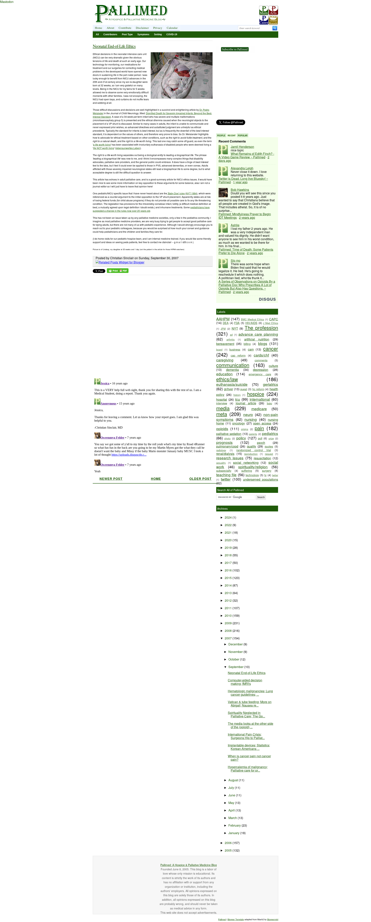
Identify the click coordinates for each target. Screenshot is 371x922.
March (233, 818)
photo (227, 438)
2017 (228, 562)
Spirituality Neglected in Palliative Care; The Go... (246, 714)
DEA (226, 323)
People (221, 135)
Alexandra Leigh (242, 168)
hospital (221, 399)
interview (221, 403)
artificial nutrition (256, 339)
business (234, 349)
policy (241, 437)
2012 (228, 600)
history (237, 395)
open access (262, 423)
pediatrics (270, 433)
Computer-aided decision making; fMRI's (245, 682)
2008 (228, 630)
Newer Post (111, 478)
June (232, 795)
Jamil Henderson (242, 146)
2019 (228, 547)
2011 (228, 608)
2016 (228, 570)
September (236, 667)
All (97, 34)
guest (243, 389)
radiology (221, 450)
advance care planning (258, 334)
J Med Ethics (270, 323)
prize (271, 438)
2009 (228, 623)
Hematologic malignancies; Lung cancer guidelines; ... (250, 693)
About (110, 28)
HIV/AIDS (251, 323)
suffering (246, 470)
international (260, 399)
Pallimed (222, 919)
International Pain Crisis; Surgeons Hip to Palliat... (246, 736)
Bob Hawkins (240, 189)
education (224, 373)
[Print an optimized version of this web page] (117, 271)
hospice (255, 393)
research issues (229, 457)
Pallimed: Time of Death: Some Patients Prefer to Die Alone (246, 251)
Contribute (125, 28)
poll (260, 438)
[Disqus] (150, 325)
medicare (259, 408)
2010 (228, 615)
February (235, 825)
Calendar (172, 28)
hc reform (258, 389)
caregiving (224, 359)
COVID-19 (171, 34)
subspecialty (223, 470)
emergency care (260, 374)
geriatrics (270, 384)
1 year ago (240, 182)
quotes (269, 446)
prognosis (224, 442)
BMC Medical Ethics (252, 319)
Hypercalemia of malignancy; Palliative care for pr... (248, 769)
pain (259, 428)
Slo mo (235, 260)
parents (253, 434)
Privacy (157, 28)
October (234, 659)
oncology (238, 423)
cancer (270, 348)
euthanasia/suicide (232, 384)
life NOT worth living (103, 148)
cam (251, 349)
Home (98, 28)
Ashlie (235, 225)
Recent (232, 135)
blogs (262, 343)
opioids (222, 428)
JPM (223, 328)
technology (252, 475)
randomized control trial (253, 450)
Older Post (200, 478)
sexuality (221, 463)
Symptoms (143, 34)
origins (244, 429)
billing (247, 344)
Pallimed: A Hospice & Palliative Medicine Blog (188, 865)
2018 (228, 555)
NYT (235, 328)
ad (231, 334)
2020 (228, 540)
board (219, 349)
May (231, 802)
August (233, 780)
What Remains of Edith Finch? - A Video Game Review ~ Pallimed (246, 155)
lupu (269, 403)
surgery (266, 470)
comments (261, 360)
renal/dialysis (225, 453)
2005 (228, 850)
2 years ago (247, 217)
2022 (228, 525)
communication (232, 364)
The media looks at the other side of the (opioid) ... (250, 725)
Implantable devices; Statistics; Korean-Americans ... (249, 747)
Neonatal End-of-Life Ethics (114, 46)
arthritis (230, 339)
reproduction (251, 454)
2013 (228, 593)
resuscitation (262, 458)
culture (273, 366)
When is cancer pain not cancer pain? (249, 758)
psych (261, 442)
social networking (246, 462)
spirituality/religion (253, 466)
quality (251, 446)
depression (260, 369)
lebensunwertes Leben (128, 148)
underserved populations (260, 479)
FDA (237, 323)
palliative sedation (228, 433)
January (234, 833)
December (235, 644)
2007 (228, 638)
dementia (232, 369)
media (223, 408)
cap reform (238, 355)
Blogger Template (236, 919)
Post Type (127, 34)
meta (221, 413)
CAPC (273, 319)
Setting (158, 34)
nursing (250, 419)
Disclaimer (142, 28)
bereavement (225, 343)
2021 (228, 532)
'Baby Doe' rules (176, 193)
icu (237, 399)
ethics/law (227, 379)
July (231, 787)
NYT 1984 (191, 193)
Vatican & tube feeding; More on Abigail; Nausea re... (249, 704)
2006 (228, 843)
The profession (261, 327)
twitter (226, 479)
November (235, 651)
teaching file (226, 474)
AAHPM (223, 318)
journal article (246, 403)
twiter (275, 475)
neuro (248, 414)
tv (265, 475)
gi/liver (228, 389)
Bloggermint (272, 919)
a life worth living (102, 144)
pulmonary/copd (227, 446)
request (269, 454)
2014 (228, 585)
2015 (228, 577)
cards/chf (261, 355)
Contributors (110, 34)
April (232, 810)
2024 (228, 517)
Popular (242, 135)
